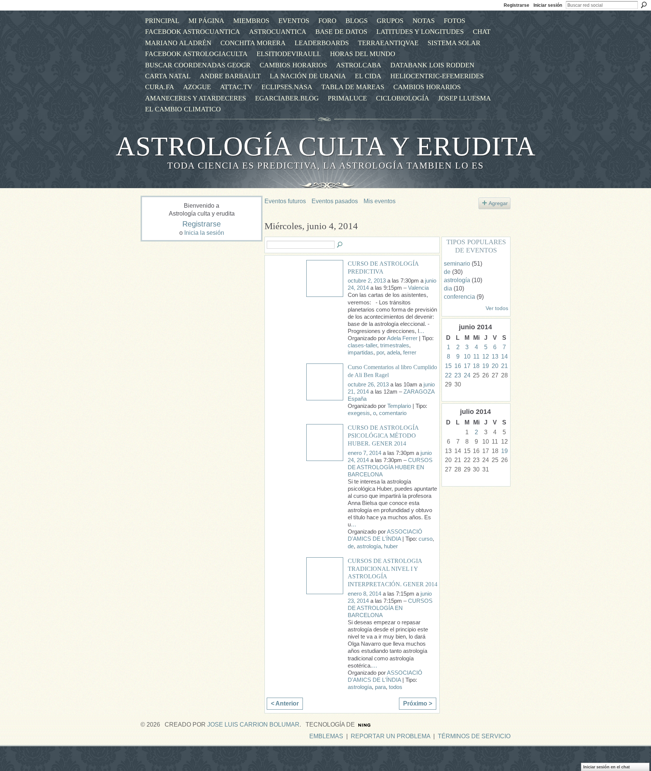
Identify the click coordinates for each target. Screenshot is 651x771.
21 (504, 366)
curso (425, 539)
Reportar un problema (390, 736)
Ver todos (497, 308)
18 (476, 366)
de (351, 546)
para (380, 687)
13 (495, 356)
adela (393, 353)
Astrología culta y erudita (326, 146)
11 (476, 356)
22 (448, 375)
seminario (457, 263)
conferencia (459, 296)
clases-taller (362, 345)
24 (467, 375)
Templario (399, 406)
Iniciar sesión (547, 5)
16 (457, 366)
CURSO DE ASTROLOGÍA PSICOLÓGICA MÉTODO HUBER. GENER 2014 (383, 435)
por (380, 353)
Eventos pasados (335, 201)
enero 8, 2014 (364, 594)
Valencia (418, 288)
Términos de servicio (474, 736)
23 (457, 375)
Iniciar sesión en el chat (606, 767)
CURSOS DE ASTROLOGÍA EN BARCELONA (390, 608)
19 (485, 366)
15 (448, 366)
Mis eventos (380, 201)
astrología (369, 546)
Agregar (498, 203)
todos (395, 687)
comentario (392, 413)
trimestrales (394, 345)
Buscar (644, 5)
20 (495, 366)
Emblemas (326, 736)
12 (485, 356)
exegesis (359, 413)
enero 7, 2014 (364, 453)
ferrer (409, 353)
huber (391, 546)
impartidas (360, 353)
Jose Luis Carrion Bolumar (253, 724)
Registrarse (516, 5)
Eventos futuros (285, 201)
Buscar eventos (340, 245)
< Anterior (285, 703)
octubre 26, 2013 (368, 385)
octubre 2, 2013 (367, 281)
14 (504, 356)
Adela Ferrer (402, 338)
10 (467, 356)
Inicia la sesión (204, 233)
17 (467, 366)
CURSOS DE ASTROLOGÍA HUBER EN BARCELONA (390, 467)
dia (448, 288)
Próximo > (417, 703)
